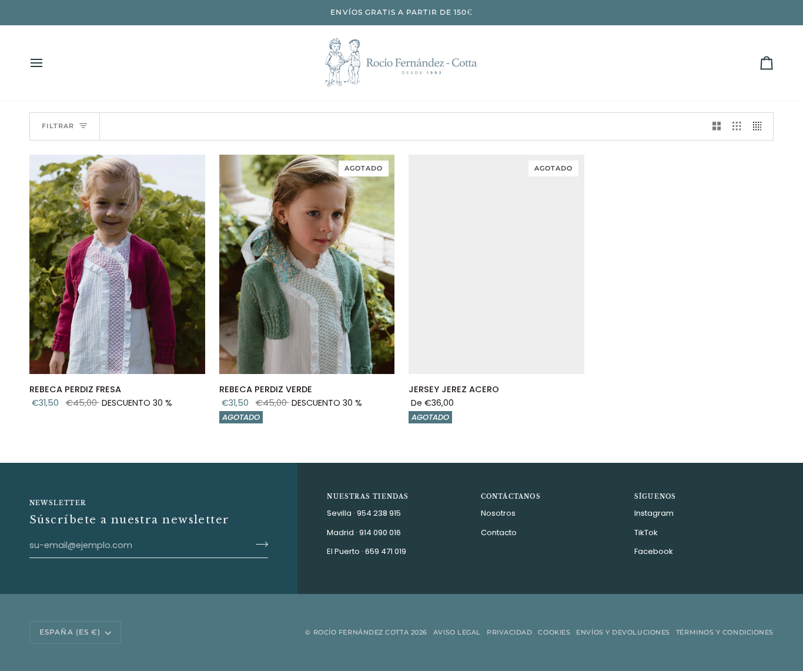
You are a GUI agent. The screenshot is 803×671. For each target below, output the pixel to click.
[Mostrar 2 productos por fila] (717, 126)
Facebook (653, 551)
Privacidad (510, 632)
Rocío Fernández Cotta (361, 632)
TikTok (646, 532)
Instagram (654, 513)
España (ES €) (70, 631)
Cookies (554, 632)
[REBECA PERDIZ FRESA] (117, 264)
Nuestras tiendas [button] (368, 496)
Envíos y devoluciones (623, 632)
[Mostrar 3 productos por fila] (737, 126)
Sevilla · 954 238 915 (364, 513)
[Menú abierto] (47, 63)
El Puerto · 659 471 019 (366, 551)
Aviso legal (457, 632)
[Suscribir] (258, 544)
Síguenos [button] (655, 496)
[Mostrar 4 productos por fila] (760, 126)
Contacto (499, 532)
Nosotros (498, 513)
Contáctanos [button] (511, 496)
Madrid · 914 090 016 (364, 532)
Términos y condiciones (725, 632)
